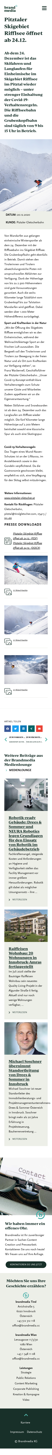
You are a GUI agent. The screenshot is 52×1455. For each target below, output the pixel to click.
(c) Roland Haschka (20, 590)
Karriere (25, 1422)
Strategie (26, 1372)
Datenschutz (34, 1432)
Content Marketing (26, 1383)
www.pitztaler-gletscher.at (19, 498)
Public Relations (26, 1378)
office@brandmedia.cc (26, 1325)
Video (26, 1400)
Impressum (17, 1432)
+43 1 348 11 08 (26, 1354)
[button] (7, 728)
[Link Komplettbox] (26, 843)
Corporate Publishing (26, 1389)
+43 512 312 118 (26, 1321)
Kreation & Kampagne (26, 1394)
